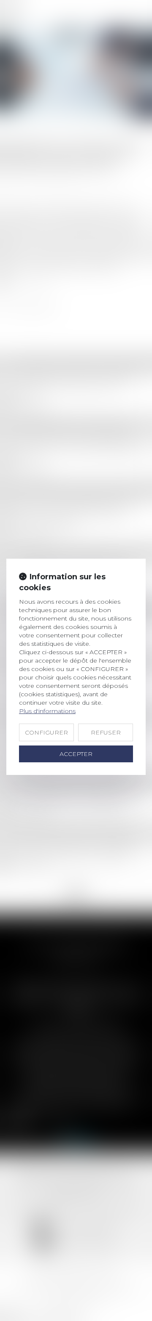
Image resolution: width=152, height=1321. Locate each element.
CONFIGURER (46, 732)
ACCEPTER (76, 754)
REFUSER (106, 732)
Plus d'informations (47, 711)
